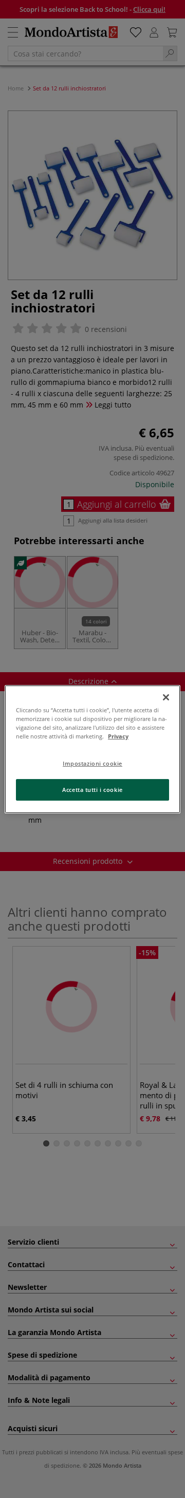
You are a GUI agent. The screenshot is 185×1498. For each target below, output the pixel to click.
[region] (92, 749)
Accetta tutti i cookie (92, 789)
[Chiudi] (166, 697)
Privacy (118, 736)
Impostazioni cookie (92, 763)
